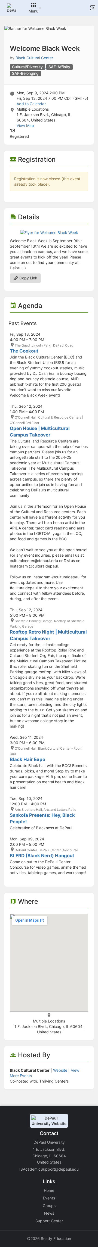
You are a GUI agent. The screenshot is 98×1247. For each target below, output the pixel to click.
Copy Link (27, 278)
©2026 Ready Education (49, 1238)
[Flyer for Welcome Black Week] (49, 232)
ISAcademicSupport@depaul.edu (49, 1169)
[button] (11, 7)
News (49, 1213)
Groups (49, 1205)
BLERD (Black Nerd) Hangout (42, 855)
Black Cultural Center (34, 57)
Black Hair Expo (27, 759)
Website (60, 1070)
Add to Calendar (31, 103)
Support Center (49, 1220)
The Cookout (24, 351)
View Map (25, 125)
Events (49, 1198)
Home (49, 1190)
